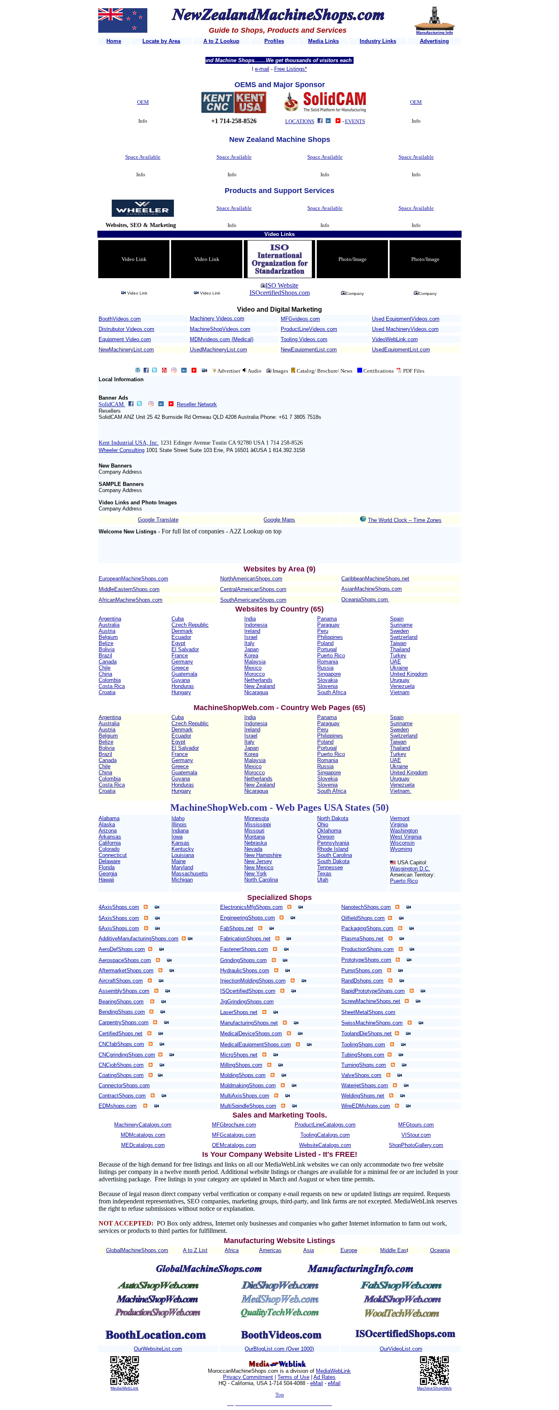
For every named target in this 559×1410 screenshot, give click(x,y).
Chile (104, 668)
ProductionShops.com (367, 949)
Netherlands (258, 680)
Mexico (252, 668)
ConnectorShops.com (124, 1085)
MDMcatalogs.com (143, 1135)
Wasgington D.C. (410, 869)
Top (279, 1395)
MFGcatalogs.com (234, 1135)
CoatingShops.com (121, 1075)
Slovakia (327, 680)
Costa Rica (112, 686)
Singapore (329, 674)
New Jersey (258, 861)
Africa (232, 1250)
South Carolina (334, 855)
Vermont (400, 818)
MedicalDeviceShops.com (251, 1033)
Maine (178, 861)
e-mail (262, 69)
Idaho (178, 818)
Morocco (254, 674)
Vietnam (400, 692)
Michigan (182, 880)
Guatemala (184, 674)
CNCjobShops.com (121, 1065)
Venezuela (402, 686)
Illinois (179, 824)
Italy (249, 643)
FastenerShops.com (244, 949)
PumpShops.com (361, 970)
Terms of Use (293, 1377)
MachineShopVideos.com (220, 329)
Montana (254, 837)
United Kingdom (409, 674)
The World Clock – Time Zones (405, 520)
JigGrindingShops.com (247, 1001)
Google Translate (158, 520)
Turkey (398, 655)
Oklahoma (329, 831)
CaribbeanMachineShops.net (375, 579)
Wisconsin (402, 843)
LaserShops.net (238, 1012)
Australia (109, 625)
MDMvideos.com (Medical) (221, 339)
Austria (107, 631)
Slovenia (327, 686)
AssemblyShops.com (124, 991)
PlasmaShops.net (362, 939)
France (179, 655)
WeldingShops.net (362, 1096)
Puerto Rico (331, 655)
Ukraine (399, 668)
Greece (180, 668)
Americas (270, 1250)
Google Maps (279, 520)
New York (255, 873)
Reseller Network (197, 404)
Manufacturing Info (434, 32)
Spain (396, 619)
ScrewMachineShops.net (370, 1001)
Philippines (330, 637)
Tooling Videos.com (304, 339)
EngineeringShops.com (247, 918)
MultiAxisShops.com (244, 1096)
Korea (251, 655)
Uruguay (400, 680)
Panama (327, 619)
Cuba (177, 619)
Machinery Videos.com (217, 318)
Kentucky (182, 849)
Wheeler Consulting (121, 450)
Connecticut (113, 855)
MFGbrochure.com (234, 1125)
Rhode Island (332, 849)
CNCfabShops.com (121, 1044)
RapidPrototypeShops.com (373, 991)
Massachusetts (189, 873)
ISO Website (282, 285)
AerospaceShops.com (125, 960)
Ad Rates (324, 1377)
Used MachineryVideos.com (405, 329)
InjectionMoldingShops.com (253, 981)
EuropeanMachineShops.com (133, 579)
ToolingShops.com (363, 1044)
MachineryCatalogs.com (142, 1125)
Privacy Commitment (248, 1377)
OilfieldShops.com (363, 918)
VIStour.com (416, 1135)
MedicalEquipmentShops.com (255, 1044)
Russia (325, 668)
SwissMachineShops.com (372, 1023)
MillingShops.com (241, 1065)
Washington (404, 831)
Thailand (400, 649)
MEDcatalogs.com (143, 1145)
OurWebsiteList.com (158, 1349)
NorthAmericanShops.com (251, 579)
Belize (106, 643)
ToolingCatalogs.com (325, 1135)
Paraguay (328, 625)
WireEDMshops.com (365, 1106)
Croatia (107, 692)
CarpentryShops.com (124, 1022)
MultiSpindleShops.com (248, 1106)
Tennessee (330, 867)
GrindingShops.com (243, 960)
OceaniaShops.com (364, 599)
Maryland (182, 867)
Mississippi (257, 824)
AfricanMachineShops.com (130, 600)
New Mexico (258, 867)
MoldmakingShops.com (248, 1085)
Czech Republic (190, 625)
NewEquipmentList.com (309, 349)
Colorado (109, 849)
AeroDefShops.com (122, 949)
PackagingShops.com (367, 928)
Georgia (108, 873)
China (105, 674)
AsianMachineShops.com (371, 589)
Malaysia (255, 662)
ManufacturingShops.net (249, 1023)
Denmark (182, 631)
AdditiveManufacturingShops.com (138, 939)
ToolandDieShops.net (366, 1033)
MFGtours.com (416, 1125)
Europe (348, 1250)
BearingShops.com (121, 1001)
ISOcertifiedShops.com (280, 292)
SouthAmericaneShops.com (253, 600)
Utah (322, 880)
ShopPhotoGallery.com (416, 1145)
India (250, 619)
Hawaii (106, 880)
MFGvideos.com (300, 319)
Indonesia (255, 625)
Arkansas (110, 837)
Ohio (322, 824)
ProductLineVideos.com (309, 329)
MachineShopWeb (434, 1388)
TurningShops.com (363, 1065)
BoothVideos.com (120, 319)
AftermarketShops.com (126, 970)
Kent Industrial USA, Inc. (129, 443)
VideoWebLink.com (395, 339)
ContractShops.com (122, 1096)
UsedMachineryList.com (218, 349)
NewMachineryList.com (126, 349)
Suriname (401, 625)
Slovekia (327, 779)
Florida (107, 867)
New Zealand (259, 686)
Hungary (181, 692)
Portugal (327, 649)
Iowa (177, 837)
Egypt (178, 643)
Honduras (182, 686)
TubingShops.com (362, 1055)
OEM (143, 102)
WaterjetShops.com (364, 1085)
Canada (108, 662)
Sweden (399, 631)
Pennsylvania (333, 843)
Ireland (252, 631)
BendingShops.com (122, 1012)
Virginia (399, 824)
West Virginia (406, 837)
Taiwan (398, 643)
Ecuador (181, 637)
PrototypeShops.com (366, 960)
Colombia (110, 680)
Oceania (440, 1250)
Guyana (180, 680)
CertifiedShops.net (120, 1033)
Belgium (108, 637)
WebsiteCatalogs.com (325, 1145)
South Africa (331, 692)
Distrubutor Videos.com (126, 329)
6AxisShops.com (119, 928)
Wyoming (401, 849)
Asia (308, 1250)
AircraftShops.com (121, 981)
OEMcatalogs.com (234, 1145)
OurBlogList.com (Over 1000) (279, 1349)
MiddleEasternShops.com (129, 589)
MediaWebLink (124, 1388)
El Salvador (185, 649)
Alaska (107, 824)
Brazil (105, 655)
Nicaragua (256, 692)
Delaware (109, 861)
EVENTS (355, 121)
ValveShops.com (361, 1075)
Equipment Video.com (125, 339)
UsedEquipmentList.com (401, 349)
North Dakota (332, 818)
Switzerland (403, 637)
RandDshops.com (362, 981)
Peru (322, 631)
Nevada (253, 849)
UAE (395, 662)
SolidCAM (112, 404)
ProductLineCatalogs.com (325, 1125)
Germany (182, 662)
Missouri (254, 831)
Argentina (110, 619)
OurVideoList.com (401, 1349)
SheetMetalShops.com (368, 1012)
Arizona (108, 831)
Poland (325, 643)
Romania (327, 662)
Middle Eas (393, 1250)
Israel (250, 637)
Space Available (142, 157)
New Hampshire (263, 855)
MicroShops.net (238, 1055)
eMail (316, 1383)
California (110, 843)
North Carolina (261, 880)
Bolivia (107, 649)
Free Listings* (290, 69)
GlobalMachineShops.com (137, 1250)
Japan (251, 649)
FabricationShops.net (245, 939)
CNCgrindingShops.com (127, 1055)
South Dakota (333, 861)
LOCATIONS (299, 121)
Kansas (180, 843)
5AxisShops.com (119, 918)
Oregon (325, 837)
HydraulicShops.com (244, 970)
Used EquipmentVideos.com (406, 319)
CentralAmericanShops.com (253, 589)
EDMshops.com (118, 1106)
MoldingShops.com (243, 1075)
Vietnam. (400, 791)
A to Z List (195, 1250)
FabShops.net (236, 928)
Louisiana (182, 855)
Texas (324, 873)
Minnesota (256, 818)
